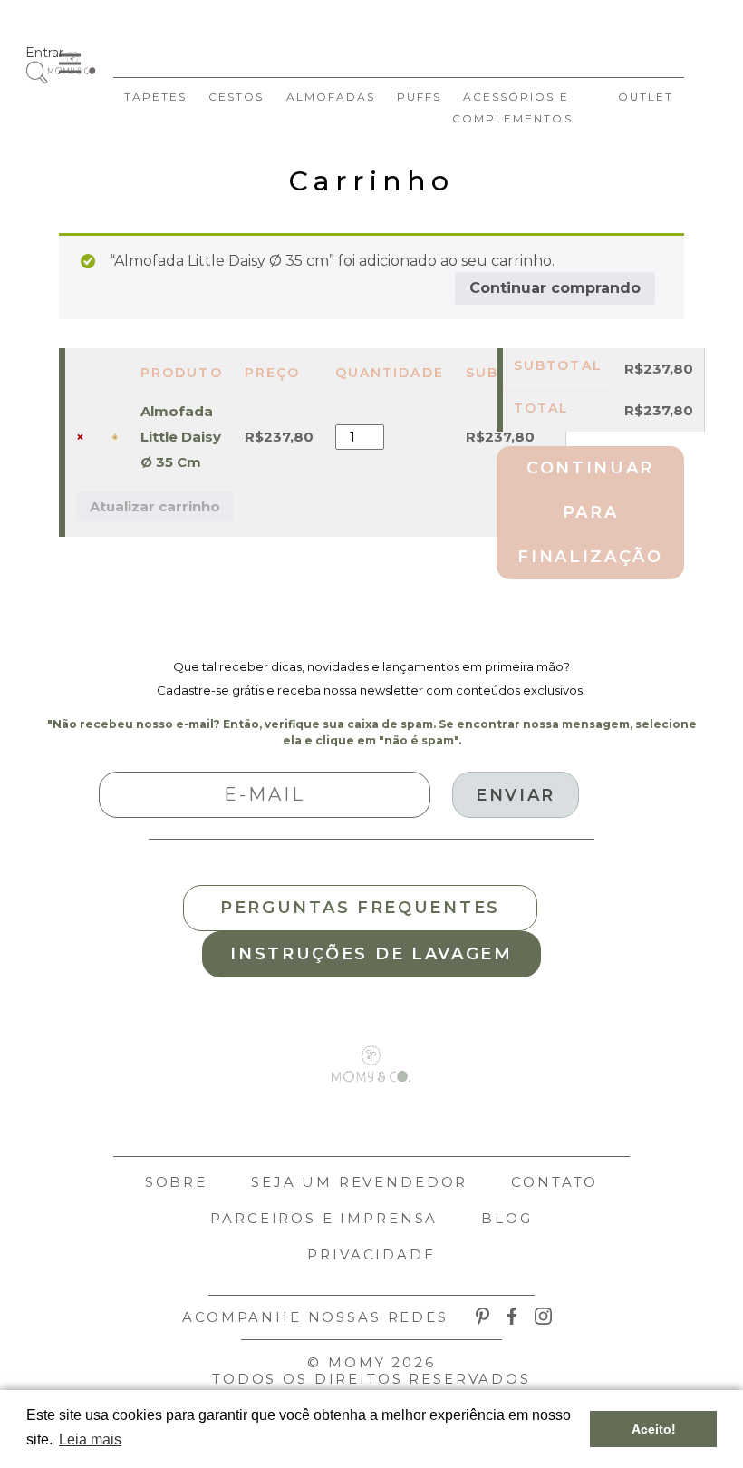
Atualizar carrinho (155, 506)
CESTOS (236, 96)
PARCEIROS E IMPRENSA (324, 1218)
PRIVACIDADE (371, 1254)
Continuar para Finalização (590, 512)
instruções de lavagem (371, 954)
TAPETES (155, 96)
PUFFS (419, 96)
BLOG (506, 1218)
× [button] (80, 436)
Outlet (645, 96)
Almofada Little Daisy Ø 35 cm (180, 437)
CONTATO (554, 1182)
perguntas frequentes (360, 908)
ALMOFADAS (330, 96)
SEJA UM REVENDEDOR (359, 1182)
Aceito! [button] (654, 1429)
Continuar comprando (555, 288)
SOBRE (176, 1182)
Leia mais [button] (90, 1439)
